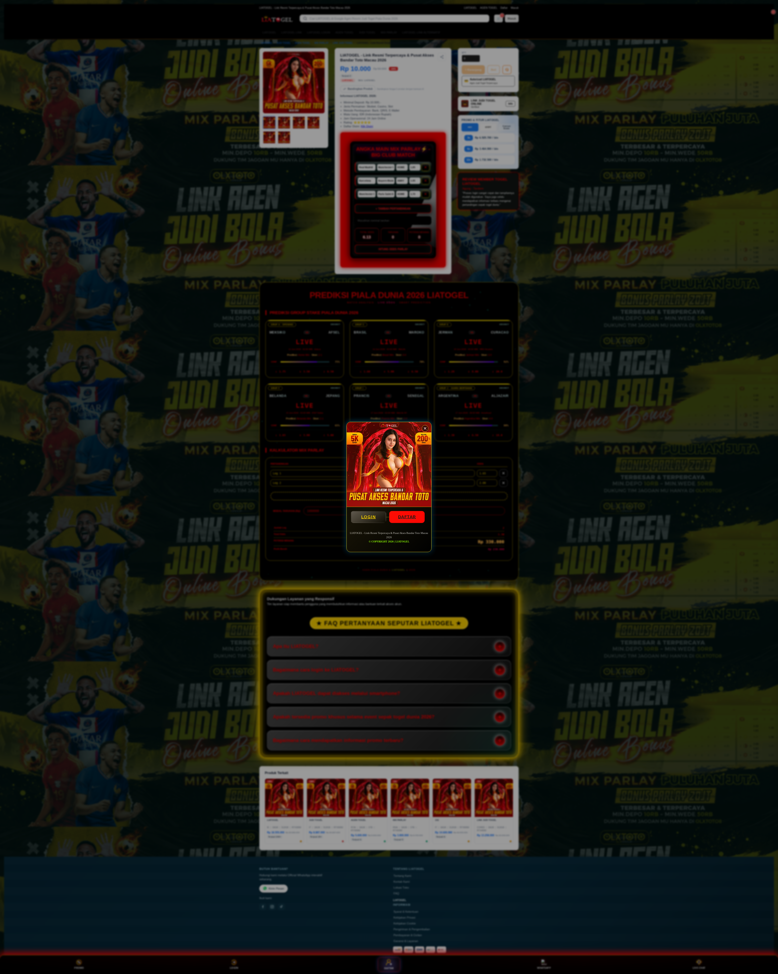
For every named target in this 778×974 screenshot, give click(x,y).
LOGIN (368, 517)
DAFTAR (407, 517)
